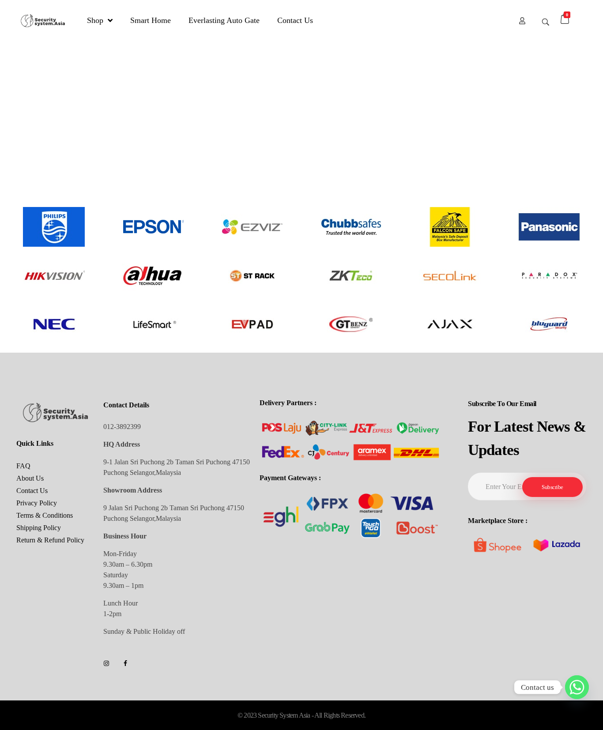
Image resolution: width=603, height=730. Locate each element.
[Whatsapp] (577, 687)
